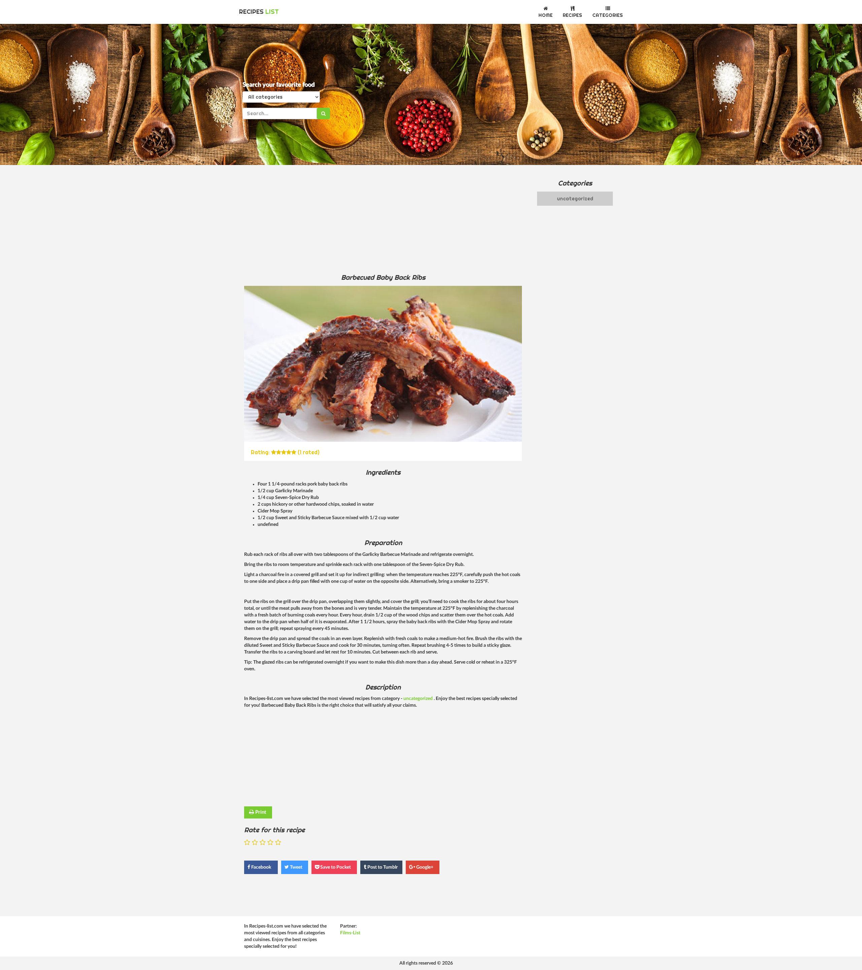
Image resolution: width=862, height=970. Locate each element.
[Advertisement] (383, 219)
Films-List (350, 933)
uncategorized (418, 698)
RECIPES (259, 11)
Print (260, 812)
